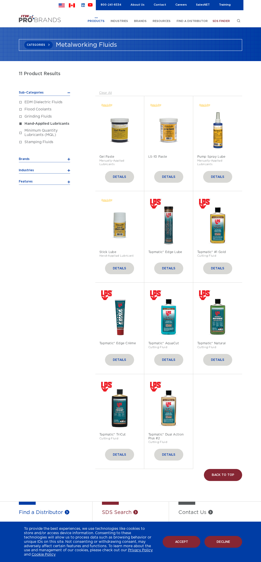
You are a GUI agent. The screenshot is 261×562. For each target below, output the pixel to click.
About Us (137, 4)
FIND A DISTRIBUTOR (192, 21)
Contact (160, 4)
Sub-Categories (31, 92)
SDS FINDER (221, 21)
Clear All (105, 92)
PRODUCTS (96, 21)
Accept (181, 541)
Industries (26, 170)
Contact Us (192, 512)
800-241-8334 (111, 4)
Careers (181, 4)
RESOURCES (162, 21)
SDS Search (117, 512)
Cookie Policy (44, 554)
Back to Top (223, 474)
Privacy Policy (140, 550)
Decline (223, 541)
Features (26, 181)
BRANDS (140, 21)
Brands (24, 158)
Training (225, 4)
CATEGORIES (36, 45)
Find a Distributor (41, 512)
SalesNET (203, 4)
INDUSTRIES (119, 21)
